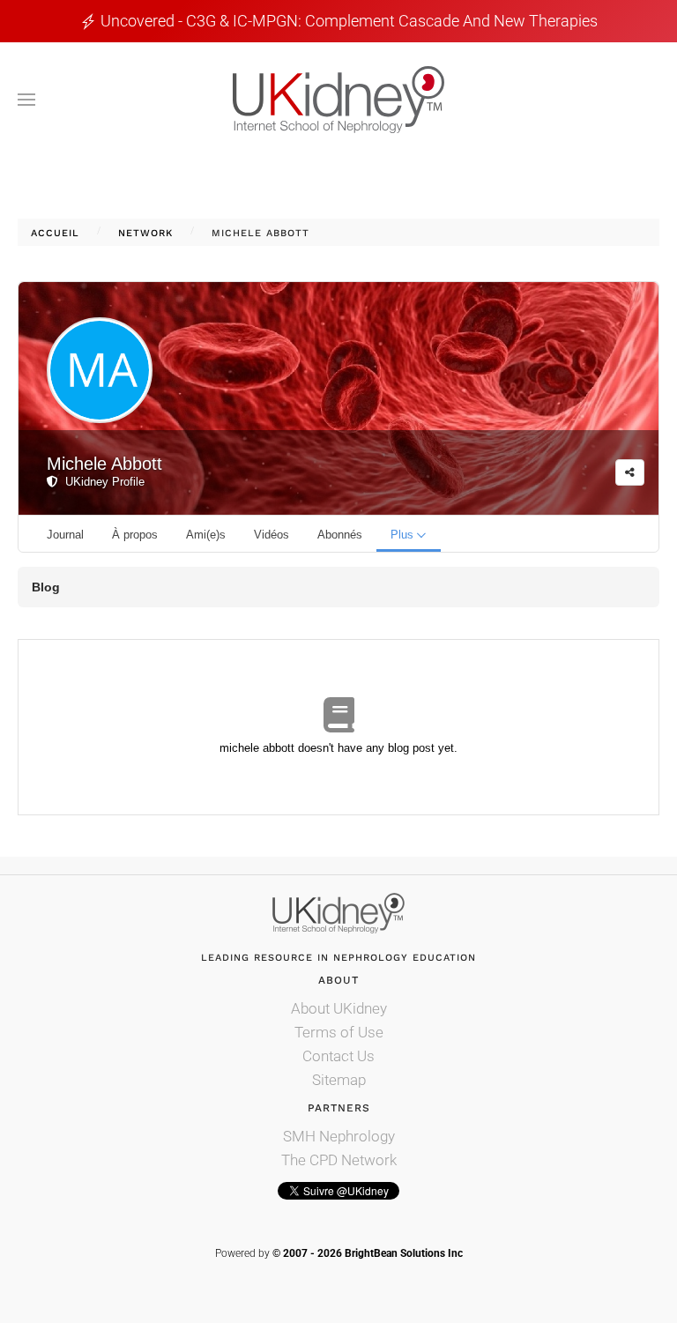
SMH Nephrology (339, 1136)
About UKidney (339, 1008)
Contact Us (338, 1056)
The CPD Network (339, 1160)
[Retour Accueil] (338, 99)
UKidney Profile (101, 481)
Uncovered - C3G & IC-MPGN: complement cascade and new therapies (349, 20)
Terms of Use (338, 1032)
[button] (26, 99)
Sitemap (339, 1080)
